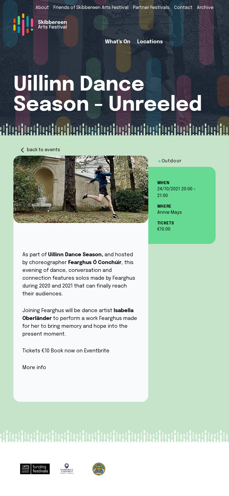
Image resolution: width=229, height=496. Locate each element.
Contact (183, 7)
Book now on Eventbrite (80, 350)
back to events (43, 150)
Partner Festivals (151, 7)
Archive (205, 7)
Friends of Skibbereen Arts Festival (90, 7)
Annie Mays (169, 212)
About (42, 7)
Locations (150, 41)
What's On (117, 41)
